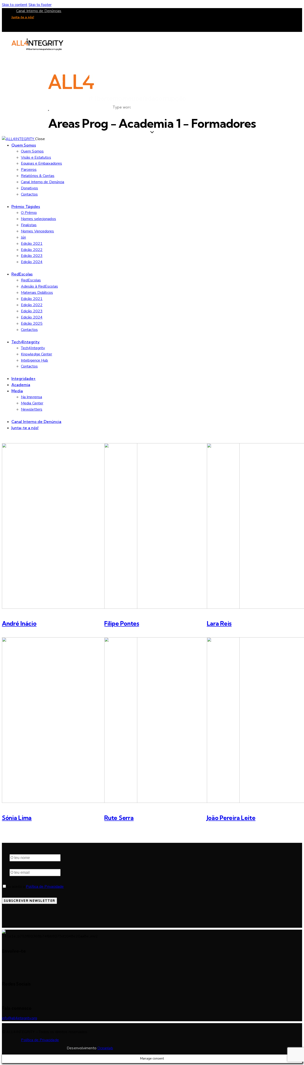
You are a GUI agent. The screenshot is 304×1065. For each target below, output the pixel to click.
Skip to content (15, 4)
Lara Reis (219, 623)
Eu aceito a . (36, 886)
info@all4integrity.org (19, 1018)
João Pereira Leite (231, 817)
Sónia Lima (17, 817)
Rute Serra (118, 817)
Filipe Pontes (121, 623)
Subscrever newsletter (29, 901)
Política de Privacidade (45, 886)
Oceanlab (105, 1048)
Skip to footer (40, 4)
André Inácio (19, 623)
